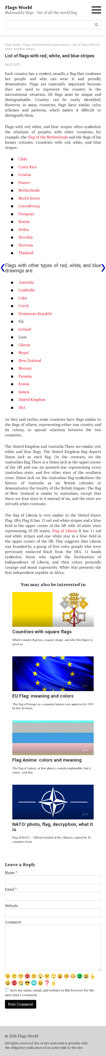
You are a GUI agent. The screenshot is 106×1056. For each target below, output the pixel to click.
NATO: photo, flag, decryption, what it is (52, 826)
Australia (26, 282)
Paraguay (26, 213)
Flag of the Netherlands (48, 137)
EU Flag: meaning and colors (42, 696)
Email (11, 889)
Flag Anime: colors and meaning (47, 760)
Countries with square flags (41, 631)
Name (11, 872)
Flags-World (18, 7)
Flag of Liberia (64, 530)
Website (11, 905)
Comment (13, 921)
